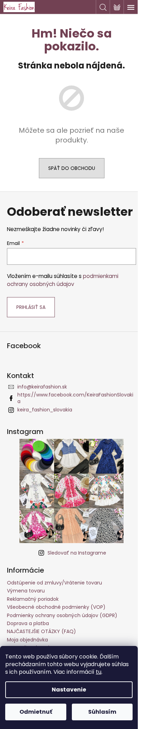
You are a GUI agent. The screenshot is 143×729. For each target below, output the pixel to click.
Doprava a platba (28, 623)
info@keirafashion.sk (42, 386)
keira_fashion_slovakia (44, 409)
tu (98, 672)
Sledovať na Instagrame (77, 552)
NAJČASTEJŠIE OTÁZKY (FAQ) (41, 631)
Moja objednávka (27, 639)
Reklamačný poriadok (33, 599)
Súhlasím (102, 712)
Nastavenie (69, 690)
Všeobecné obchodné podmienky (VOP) (56, 607)
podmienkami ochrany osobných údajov (62, 279)
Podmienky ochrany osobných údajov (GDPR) (62, 615)
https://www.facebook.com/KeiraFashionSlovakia (75, 398)
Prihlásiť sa (30, 307)
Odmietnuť (35, 712)
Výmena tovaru (26, 590)
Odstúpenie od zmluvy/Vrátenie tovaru (54, 582)
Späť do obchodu (71, 168)
